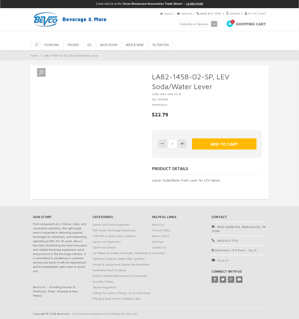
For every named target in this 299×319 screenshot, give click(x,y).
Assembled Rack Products (109, 270)
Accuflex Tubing (103, 281)
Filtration (161, 45)
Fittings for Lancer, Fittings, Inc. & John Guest (122, 293)
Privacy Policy (161, 230)
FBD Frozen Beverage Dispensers (114, 230)
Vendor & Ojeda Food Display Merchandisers (121, 264)
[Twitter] (223, 279)
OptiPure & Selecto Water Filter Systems (119, 258)
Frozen (73, 45)
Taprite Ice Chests (104, 247)
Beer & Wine (135, 45)
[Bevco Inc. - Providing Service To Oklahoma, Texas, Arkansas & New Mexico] (70, 19)
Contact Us (159, 247)
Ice (89, 45)
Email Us (222, 260)
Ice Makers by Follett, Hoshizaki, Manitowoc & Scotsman (129, 253)
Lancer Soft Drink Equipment (111, 224)
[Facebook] (215, 279)
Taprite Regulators (104, 287)
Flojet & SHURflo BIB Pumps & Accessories (120, 275)
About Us (158, 224)
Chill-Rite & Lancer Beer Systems (114, 236)
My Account (256, 13)
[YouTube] (239, 279)
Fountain (51, 45)
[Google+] (231, 279)
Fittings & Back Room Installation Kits (116, 298)
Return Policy (160, 236)
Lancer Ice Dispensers (107, 241)
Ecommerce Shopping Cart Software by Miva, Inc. (106, 313)
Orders (234, 13)
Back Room (108, 45)
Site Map (157, 241)
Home (34, 55)
